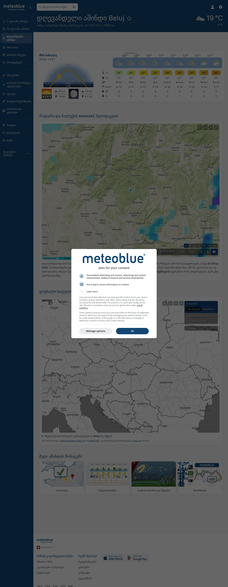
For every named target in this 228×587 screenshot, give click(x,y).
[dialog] (114, 293)
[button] (114, 291)
